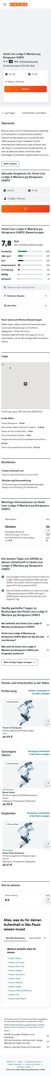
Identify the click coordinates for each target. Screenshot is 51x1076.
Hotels (20, 1062)
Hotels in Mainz (14, 958)
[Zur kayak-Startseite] (18, 4)
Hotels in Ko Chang (16, 962)
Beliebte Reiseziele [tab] (15, 938)
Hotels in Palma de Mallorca (20, 990)
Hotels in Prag (14, 978)
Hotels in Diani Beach (17, 998)
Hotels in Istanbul (15, 982)
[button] (5, 4)
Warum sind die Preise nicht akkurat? (22, 1047)
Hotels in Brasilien (15, 1064)
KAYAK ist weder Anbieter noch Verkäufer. (19, 1036)
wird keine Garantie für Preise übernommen (26, 1027)
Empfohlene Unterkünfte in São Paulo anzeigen (38, 814)
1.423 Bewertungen (28, 61)
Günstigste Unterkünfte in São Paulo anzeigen (39, 752)
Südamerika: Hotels (33, 1062)
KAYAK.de (10, 1062)
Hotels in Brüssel (15, 970)
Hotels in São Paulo (32, 1064)
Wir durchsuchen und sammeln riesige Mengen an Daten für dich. (23, 1041)
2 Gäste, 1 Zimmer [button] (15, 81)
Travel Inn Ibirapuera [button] (12, 727)
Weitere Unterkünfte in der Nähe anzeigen (39, 692)
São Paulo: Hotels (24, 1067)
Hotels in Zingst (14, 986)
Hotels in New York (16, 966)
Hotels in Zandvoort (16, 974)
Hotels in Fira (13, 994)
